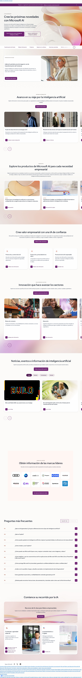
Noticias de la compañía (5, 672)
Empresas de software (50, 671)
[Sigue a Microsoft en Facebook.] (14, 664)
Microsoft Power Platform (40, 671)
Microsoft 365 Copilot (34, 669)
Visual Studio (58, 671)
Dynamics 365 (21, 669)
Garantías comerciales (35, 666)
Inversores (22, 672)
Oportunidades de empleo (66, 671)
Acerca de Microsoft (76, 671)
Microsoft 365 (27, 669)
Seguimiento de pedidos (22, 666)
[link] (9, 48)
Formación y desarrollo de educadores (19, 668)
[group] (41, 68)
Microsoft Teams (42, 669)
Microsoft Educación (44, 666)
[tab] (29, 375)
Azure (16, 669)
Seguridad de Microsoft (10, 669)
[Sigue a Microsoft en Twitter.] (17, 664)
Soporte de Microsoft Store (5, 666)
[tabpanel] (40, 400)
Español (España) (3, 674)
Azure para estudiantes (46, 668)
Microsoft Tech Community (19, 671)
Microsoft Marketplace (30, 671)
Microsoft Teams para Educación (67, 666)
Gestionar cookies (37, 677)
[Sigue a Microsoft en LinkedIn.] (20, 664)
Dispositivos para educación (54, 666)
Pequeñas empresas (50, 669)
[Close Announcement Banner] (76, 5)
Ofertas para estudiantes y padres (34, 668)
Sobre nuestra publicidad (63, 677)
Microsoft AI (2, 669)
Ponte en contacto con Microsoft (22, 677)
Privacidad (31, 677)
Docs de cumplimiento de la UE (74, 677)
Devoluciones (14, 666)
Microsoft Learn (69, 669)
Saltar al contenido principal (6, 0)
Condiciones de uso (46, 677)
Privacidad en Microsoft (15, 672)
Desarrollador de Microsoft (60, 669)
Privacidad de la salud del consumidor (8, 677)
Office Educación (7, 668)
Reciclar (29, 666)
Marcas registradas (54, 677)
